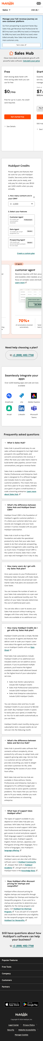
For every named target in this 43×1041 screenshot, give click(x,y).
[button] (17, 126)
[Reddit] (35, 995)
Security (10, 1030)
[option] (34, 10)
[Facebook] (5, 995)
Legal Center (13, 1025)
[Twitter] (23, 995)
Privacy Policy (29, 1025)
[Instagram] (11, 995)
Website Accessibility (27, 1030)
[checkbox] (21, 219)
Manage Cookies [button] (21, 1035)
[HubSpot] (8, 3)
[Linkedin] (29, 995)
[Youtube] (17, 995)
